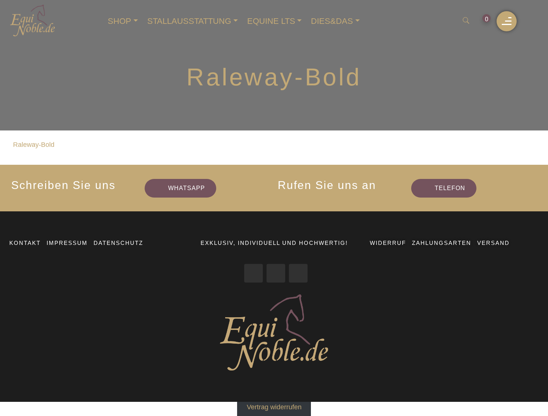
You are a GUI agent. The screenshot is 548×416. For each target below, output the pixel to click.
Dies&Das (332, 21)
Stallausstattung (189, 21)
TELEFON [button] (450, 188)
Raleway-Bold (33, 144)
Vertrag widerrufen (274, 407)
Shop (119, 21)
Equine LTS (271, 21)
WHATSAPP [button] (186, 188)
